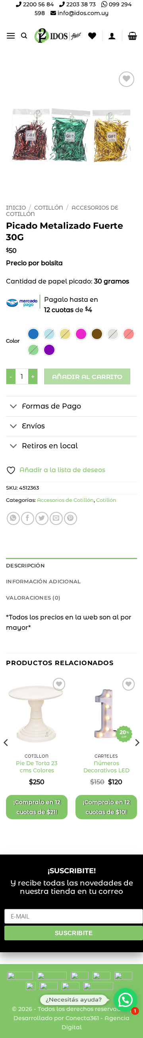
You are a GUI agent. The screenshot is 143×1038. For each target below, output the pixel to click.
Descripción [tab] (25, 566)
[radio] (33, 334)
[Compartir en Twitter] (41, 518)
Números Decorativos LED (106, 767)
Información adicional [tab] (43, 582)
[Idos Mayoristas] (57, 36)
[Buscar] (24, 35)
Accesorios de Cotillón (65, 500)
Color (12, 341)
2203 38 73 (80, 4)
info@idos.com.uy (83, 13)
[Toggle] (13, 406)
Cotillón (48, 208)
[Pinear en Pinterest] (70, 518)
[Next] (136, 758)
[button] (10, 35)
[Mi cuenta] (112, 35)
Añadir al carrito (87, 376)
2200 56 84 (37, 4)
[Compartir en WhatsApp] (13, 518)
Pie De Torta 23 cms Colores (37, 767)
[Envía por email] (56, 518)
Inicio (16, 208)
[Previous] (6, 758)
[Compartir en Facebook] (27, 518)
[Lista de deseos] (92, 35)
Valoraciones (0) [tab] (33, 598)
